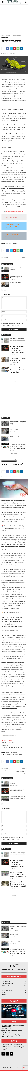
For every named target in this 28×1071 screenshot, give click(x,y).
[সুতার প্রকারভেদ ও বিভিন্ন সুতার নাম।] (5, 423)
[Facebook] (7, 48)
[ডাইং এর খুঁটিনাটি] (5, 431)
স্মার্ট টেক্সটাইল (15, 243)
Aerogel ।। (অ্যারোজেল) (21, 259)
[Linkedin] (21, 48)
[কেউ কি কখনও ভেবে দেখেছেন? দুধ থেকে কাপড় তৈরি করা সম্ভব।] (5, 269)
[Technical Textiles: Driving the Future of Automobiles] (5, 369)
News (2, 1028)
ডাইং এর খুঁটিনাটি (14, 429)
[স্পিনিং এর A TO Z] (5, 438)
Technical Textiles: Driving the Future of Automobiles (17, 370)
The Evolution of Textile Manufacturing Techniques (18, 360)
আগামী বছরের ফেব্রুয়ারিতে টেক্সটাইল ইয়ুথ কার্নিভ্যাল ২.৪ (12, 1035)
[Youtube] (11, 1054)
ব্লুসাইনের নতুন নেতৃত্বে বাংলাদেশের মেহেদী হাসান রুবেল (11, 1030)
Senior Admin (6, 44)
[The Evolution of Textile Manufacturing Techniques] (5, 284)
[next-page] (5, 290)
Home (2, 35)
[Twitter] (11, 48)
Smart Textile (8, 243)
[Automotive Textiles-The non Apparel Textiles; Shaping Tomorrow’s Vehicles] (5, 277)
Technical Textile (8, 35)
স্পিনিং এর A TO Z (15, 437)
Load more (13, 377)
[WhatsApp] (18, 48)
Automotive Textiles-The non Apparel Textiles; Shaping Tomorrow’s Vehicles (17, 276)
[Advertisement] (14, 19)
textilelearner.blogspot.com (15, 211)
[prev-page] (2, 290)
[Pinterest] (14, 48)
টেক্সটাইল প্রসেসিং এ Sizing (6, 259)
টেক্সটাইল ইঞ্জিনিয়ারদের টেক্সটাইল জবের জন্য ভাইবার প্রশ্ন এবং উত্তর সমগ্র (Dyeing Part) (18, 446)
